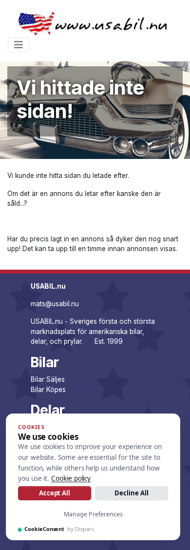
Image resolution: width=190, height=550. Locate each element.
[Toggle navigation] (18, 45)
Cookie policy (71, 478)
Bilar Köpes (48, 389)
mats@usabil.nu (55, 304)
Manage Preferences (93, 514)
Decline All (131, 493)
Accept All (54, 493)
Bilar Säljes (48, 379)
